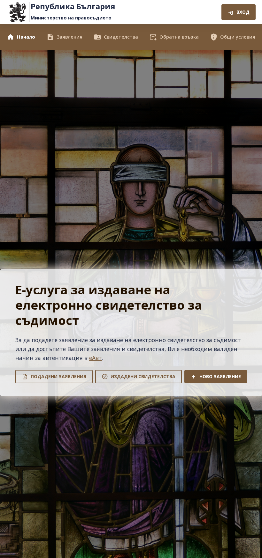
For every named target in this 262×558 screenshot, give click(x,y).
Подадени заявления (58, 376)
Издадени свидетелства (143, 376)
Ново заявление (220, 376)
